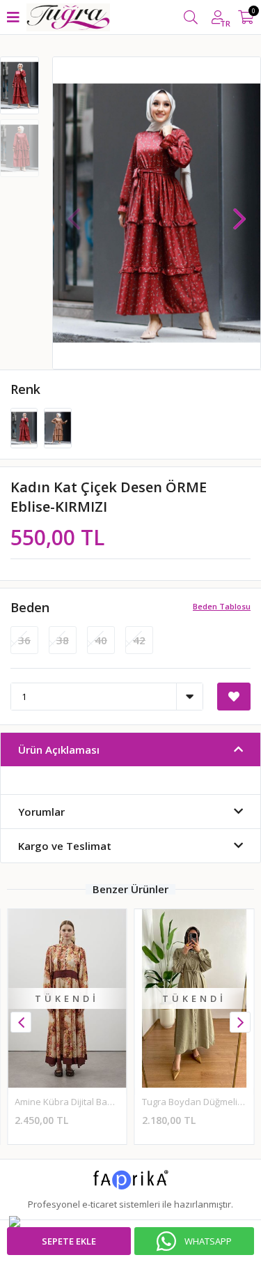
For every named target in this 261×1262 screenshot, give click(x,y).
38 (62, 640)
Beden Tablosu (222, 606)
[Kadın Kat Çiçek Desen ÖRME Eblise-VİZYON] (57, 427)
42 (139, 640)
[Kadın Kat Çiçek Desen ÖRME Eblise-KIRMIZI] (25, 427)
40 (101, 640)
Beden (29, 607)
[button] (239, 212)
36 (24, 640)
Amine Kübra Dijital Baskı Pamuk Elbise (96, 1101)
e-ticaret (99, 1204)
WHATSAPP (208, 1241)
